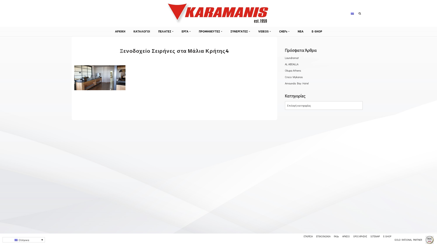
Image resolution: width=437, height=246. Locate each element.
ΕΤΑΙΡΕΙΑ (308, 236)
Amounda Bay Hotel (297, 83)
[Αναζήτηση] (359, 13)
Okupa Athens (293, 70)
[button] (172, 31)
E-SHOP (317, 31)
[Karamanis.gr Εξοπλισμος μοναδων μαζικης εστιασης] (218, 13)
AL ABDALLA (291, 64)
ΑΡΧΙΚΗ (120, 31)
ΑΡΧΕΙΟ (346, 236)
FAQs (336, 236)
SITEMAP (375, 236)
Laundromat (292, 58)
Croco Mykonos (294, 77)
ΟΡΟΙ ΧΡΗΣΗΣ (360, 236)
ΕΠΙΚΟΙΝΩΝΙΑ (323, 236)
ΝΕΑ (301, 31)
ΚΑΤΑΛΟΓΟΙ (141, 31)
